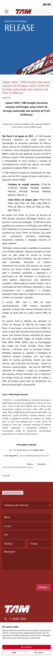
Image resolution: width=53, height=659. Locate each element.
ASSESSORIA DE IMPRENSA (15, 21)
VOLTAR (6, 475)
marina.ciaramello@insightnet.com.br (17, 467)
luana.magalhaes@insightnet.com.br (34, 455)
